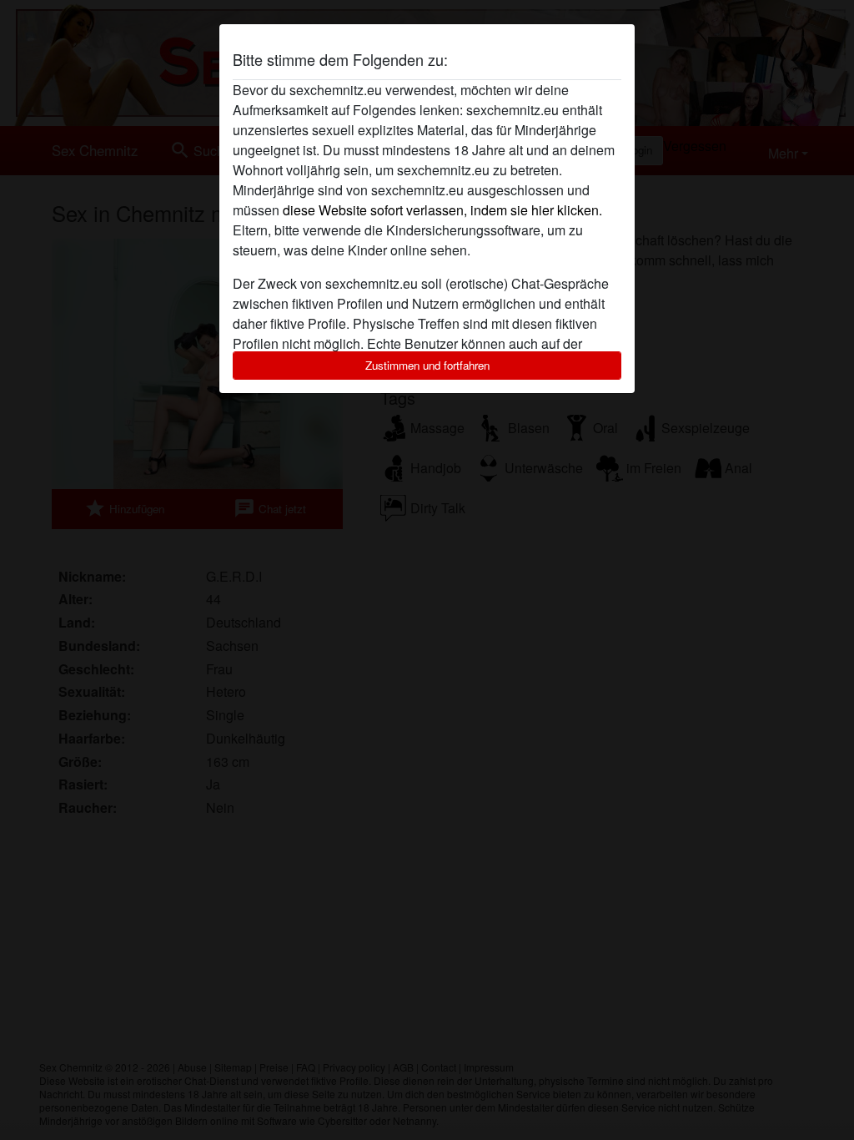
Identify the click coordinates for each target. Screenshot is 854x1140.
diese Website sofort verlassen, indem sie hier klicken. (442, 209)
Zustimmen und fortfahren (427, 365)
